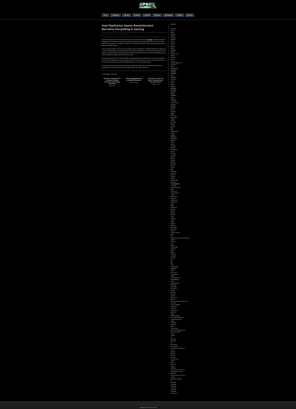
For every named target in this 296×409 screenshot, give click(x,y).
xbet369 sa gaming (175, 315)
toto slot (173, 59)
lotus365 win (173, 322)
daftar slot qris (174, 297)
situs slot (173, 81)
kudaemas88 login (175, 283)
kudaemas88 (174, 286)
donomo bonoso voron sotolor (178, 375)
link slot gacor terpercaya (176, 379)
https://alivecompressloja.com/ (178, 348)
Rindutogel (173, 339)
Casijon (172, 66)
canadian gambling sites (176, 319)
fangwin (172, 252)
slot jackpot (173, 79)
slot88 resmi (173, 324)
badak (172, 216)
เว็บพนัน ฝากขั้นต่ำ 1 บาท (176, 63)
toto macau (173, 303)
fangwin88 (173, 37)
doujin (172, 75)
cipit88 (172, 32)
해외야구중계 (174, 227)
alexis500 (173, 290)
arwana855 (173, 91)
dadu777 (173, 110)
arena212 (173, 144)
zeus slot (173, 281)
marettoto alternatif (175, 232)
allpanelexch (173, 312)
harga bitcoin (174, 229)
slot (171, 337)
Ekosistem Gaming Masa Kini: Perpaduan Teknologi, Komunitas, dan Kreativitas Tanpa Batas (112, 81)
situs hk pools (174, 272)
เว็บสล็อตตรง (173, 95)
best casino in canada (175, 332)
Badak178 (173, 140)
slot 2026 (173, 194)
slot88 (172, 362)
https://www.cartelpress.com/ (177, 317)
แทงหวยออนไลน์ (174, 267)
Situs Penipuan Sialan (175, 187)
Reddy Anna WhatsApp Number (178, 330)
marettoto (173, 241)
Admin (105, 34)
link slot (172, 41)
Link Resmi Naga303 (175, 304)
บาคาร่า (172, 270)
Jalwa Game (173, 285)
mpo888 (172, 335)
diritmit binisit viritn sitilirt (176, 371)
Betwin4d (173, 295)
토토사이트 (173, 373)
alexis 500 (173, 292)
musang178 (173, 122)
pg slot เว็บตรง (174, 117)
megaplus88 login (175, 279)
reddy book (173, 308)
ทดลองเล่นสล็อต (174, 68)
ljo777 (172, 342)
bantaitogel (173, 28)
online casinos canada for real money (179, 301)
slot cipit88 (173, 256)
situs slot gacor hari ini (176, 277)
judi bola (173, 151)
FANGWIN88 (173, 100)
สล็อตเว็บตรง (173, 70)
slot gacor (173, 61)
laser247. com (174, 306)
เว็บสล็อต (173, 52)
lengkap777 (173, 198)
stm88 (172, 265)
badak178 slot (174, 191)
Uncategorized (126, 34)
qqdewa (172, 321)
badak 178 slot (174, 149)
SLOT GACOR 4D (174, 346)
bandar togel (174, 171)
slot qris (172, 333)
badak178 (173, 34)
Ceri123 (172, 167)
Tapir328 (172, 93)
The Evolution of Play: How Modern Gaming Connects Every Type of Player (155, 80)
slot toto (173, 45)
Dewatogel (173, 368)
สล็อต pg (173, 46)
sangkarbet (173, 50)
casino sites (173, 364)
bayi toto (173, 30)
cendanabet (173, 382)
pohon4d (173, 160)
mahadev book (174, 310)
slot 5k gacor (173, 64)
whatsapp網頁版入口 (175, 184)
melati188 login (174, 247)
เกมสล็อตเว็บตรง (174, 131)
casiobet (173, 360)
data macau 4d (174, 393)
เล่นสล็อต (173, 119)
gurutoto (173, 165)
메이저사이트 (174, 288)
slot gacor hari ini (174, 54)
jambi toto (173, 351)
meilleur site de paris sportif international (180, 238)
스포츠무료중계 (174, 274)
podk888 (173, 135)
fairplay (172, 313)
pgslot (172, 326)
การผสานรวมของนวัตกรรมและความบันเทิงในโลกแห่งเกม (133, 79)
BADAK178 (173, 99)
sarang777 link (174, 200)
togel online (173, 164)
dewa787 (173, 120)
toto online (173, 294)
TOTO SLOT (173, 254)
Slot (171, 380)
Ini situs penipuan (175, 193)
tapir (172, 236)
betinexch (173, 174)
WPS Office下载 (174, 180)
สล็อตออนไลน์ (174, 138)
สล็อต (172, 128)
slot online (173, 57)
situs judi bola (174, 344)
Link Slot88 (173, 341)
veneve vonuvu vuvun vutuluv (178, 369)
